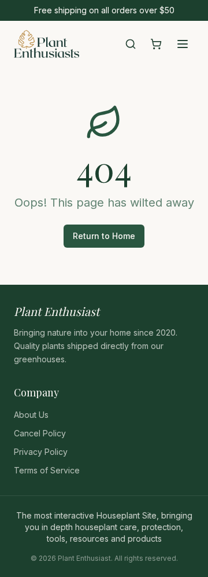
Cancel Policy (40, 433)
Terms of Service (47, 470)
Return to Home (104, 236)
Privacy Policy (41, 452)
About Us (31, 415)
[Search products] (130, 44)
